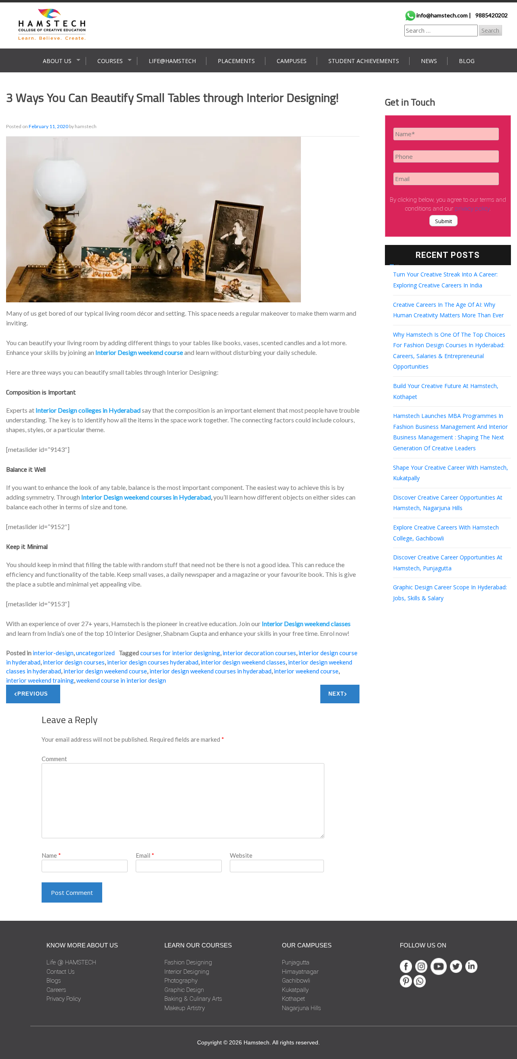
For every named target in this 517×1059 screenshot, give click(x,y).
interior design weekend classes (243, 662)
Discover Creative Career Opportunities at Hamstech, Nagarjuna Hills (447, 503)
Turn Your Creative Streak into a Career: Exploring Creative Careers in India (445, 279)
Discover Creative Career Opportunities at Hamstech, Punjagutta (447, 562)
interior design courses (74, 662)
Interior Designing (186, 971)
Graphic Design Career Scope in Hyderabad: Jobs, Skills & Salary (450, 592)
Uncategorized (95, 652)
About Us (57, 61)
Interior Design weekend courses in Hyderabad (146, 497)
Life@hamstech (172, 61)
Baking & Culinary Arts (193, 998)
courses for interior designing (180, 652)
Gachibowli (296, 980)
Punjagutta (295, 962)
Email (145, 855)
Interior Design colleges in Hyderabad (88, 410)
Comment (54, 758)
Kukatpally (295, 990)
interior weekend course (306, 671)
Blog (467, 61)
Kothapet (293, 998)
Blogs (53, 980)
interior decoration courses (259, 652)
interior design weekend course (105, 671)
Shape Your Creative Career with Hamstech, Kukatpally (450, 473)
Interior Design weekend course (139, 352)
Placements (236, 61)
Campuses (292, 61)
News (429, 61)
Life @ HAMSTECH (71, 962)
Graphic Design (184, 990)
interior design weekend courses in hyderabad (210, 671)
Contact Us (60, 971)
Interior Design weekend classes (306, 623)
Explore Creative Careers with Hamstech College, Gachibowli (446, 532)
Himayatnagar (300, 971)
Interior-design (53, 652)
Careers (56, 990)
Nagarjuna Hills (301, 1008)
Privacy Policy (63, 998)
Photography (181, 980)
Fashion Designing (188, 962)
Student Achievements (363, 61)
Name (51, 855)
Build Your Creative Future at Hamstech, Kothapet (445, 391)
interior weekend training (40, 680)
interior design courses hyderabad (152, 662)
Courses (110, 61)
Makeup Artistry (184, 1008)
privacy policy (472, 208)
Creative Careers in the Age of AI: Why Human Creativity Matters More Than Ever (448, 310)
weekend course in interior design (121, 680)
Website (241, 855)
